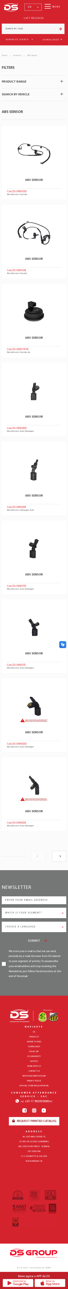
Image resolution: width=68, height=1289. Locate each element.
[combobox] (32, 7)
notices (34, 1061)
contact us (34, 1071)
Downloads (51, 40)
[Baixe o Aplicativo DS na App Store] (50, 1283)
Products (17, 55)
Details (34, 163)
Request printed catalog (36, 1121)
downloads (34, 1047)
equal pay (34, 1052)
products (34, 1037)
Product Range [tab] (14, 81)
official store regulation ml (34, 1086)
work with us (34, 1066)
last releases (34, 18)
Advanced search (17, 40)
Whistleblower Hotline (34, 1076)
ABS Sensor (32, 55)
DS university (34, 1056)
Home (4, 55)
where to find (34, 1042)
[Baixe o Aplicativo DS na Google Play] (18, 1283)
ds (34, 1032)
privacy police (34, 1081)
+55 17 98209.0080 (35, 1101)
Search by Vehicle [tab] (15, 94)
